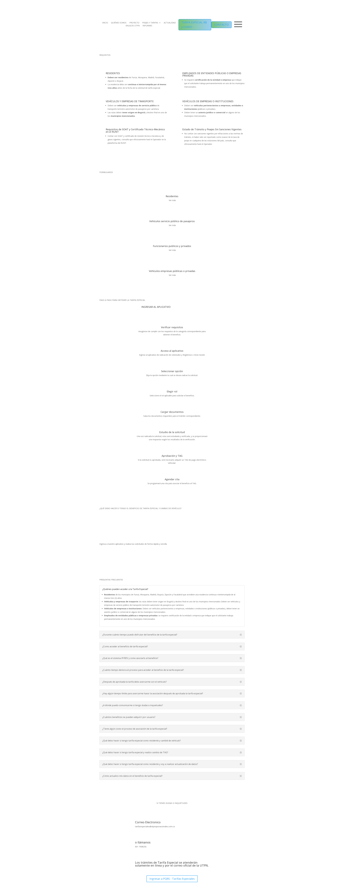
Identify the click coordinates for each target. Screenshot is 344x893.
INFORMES (147, 26)
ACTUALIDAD (170, 23)
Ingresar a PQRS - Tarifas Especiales (172, 879)
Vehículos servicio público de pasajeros (172, 221)
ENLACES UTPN (133, 26)
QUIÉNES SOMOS (118, 23)
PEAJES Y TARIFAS (150, 23)
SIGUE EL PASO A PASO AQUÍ (120, 517)
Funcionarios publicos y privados (172, 246)
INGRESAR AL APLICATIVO (156, 306)
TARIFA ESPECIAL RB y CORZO (194, 25)
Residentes (172, 196)
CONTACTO (221, 24)
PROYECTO (134, 23)
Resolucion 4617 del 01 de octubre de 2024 (225, 59)
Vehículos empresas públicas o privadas (172, 271)
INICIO (105, 23)
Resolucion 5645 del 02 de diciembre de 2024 (174, 59)
